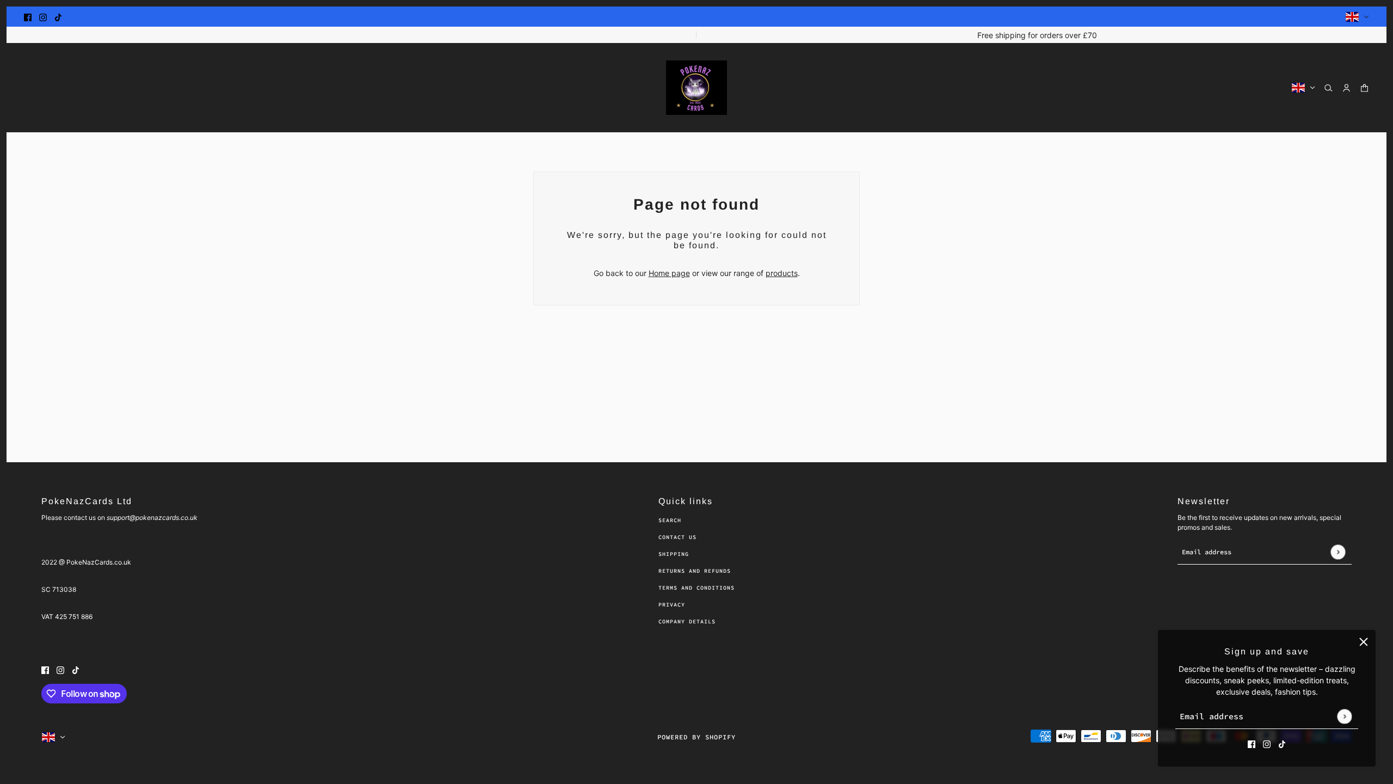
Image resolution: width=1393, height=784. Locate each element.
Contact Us (677, 537)
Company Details (687, 621)
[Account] (1346, 88)
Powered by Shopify (696, 737)
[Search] (1328, 88)
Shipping (673, 554)
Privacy (671, 604)
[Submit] (1344, 716)
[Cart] (1364, 88)
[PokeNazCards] (696, 87)
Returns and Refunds (694, 570)
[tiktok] (58, 17)
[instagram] (43, 17)
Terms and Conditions (696, 587)
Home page (669, 273)
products (782, 273)
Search (669, 520)
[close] (1363, 641)
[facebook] (28, 17)
